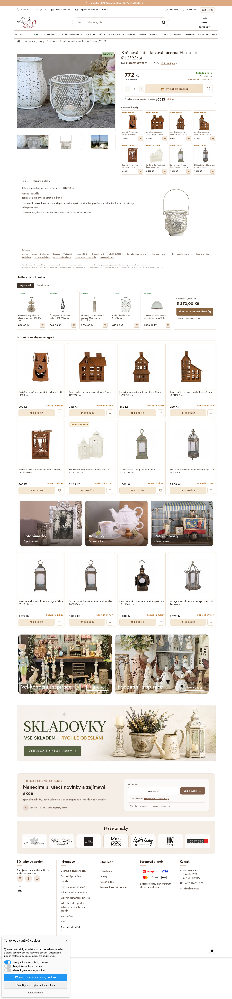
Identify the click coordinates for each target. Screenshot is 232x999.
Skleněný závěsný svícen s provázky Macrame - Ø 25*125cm (92, 318)
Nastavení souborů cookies (113, 887)
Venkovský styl (82, 254)
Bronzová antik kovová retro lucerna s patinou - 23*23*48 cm (141, 603)
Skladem (56, 254)
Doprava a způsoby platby (73, 870)
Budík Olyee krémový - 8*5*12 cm (121, 316)
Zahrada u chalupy (42, 257)
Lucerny (53, 41)
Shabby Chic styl (98, 254)
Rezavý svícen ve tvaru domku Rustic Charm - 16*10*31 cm (141, 394)
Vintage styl (68, 254)
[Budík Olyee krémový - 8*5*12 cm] (125, 305)
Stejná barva (43, 285)
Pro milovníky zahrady (62, 257)
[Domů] (20, 41)
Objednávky (106, 871)
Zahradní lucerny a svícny (137, 254)
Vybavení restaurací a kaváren (75, 897)
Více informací (35, 992)
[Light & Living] (143, 841)
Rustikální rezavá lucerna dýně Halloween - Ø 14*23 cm (40, 394)
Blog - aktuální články (71, 927)
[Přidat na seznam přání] (208, 88)
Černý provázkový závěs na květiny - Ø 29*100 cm (61, 316)
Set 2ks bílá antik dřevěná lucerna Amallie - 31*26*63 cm (89, 471)
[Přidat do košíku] (140, 138)
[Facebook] (28, 878)
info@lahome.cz (191, 888)
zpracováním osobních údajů (156, 798)
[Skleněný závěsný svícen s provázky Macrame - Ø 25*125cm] (94, 305)
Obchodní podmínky (71, 876)
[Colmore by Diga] (197, 841)
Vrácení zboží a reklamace (74, 892)
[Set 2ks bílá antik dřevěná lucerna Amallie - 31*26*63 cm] (91, 444)
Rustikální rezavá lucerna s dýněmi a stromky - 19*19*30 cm (40, 471)
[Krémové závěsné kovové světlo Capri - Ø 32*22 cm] (157, 305)
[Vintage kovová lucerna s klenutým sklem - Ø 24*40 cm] (192, 576)
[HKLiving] (170, 841)
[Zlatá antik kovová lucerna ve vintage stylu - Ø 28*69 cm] (192, 444)
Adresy (103, 876)
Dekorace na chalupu (159, 254)
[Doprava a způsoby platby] (156, 875)
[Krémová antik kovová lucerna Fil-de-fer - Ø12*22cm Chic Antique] (32, 142)
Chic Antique (168, 63)
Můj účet (106, 862)
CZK (204, 10)
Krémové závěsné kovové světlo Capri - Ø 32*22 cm (155, 316)
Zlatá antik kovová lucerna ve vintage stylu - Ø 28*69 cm (192, 471)
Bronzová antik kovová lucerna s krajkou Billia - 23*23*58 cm (41, 603)
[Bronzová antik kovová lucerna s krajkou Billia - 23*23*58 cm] (40, 576)
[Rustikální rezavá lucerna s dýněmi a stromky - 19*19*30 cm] (40, 444)
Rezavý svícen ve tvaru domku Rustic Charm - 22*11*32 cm (191, 394)
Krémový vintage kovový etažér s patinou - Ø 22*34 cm (30, 318)
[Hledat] (163, 22)
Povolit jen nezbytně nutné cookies (35, 985)
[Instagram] (20, 878)
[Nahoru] (212, 951)
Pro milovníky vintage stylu (85, 257)
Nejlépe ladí (25, 285)
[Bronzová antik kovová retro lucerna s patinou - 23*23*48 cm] (141, 576)
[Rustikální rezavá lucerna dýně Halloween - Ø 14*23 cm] (40, 366)
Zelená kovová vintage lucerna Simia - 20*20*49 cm (137, 471)
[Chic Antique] (61, 841)
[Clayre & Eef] (34, 841)
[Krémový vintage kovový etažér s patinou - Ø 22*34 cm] (31, 305)
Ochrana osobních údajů (73, 887)
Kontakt (64, 881)
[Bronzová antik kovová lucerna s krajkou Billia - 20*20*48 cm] (91, 576)
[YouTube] (37, 878)
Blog (63, 921)
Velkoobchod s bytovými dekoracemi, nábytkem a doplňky (73, 907)
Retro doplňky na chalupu (182, 254)
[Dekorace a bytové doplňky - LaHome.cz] (27, 22)
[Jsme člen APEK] (20, 889)
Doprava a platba (41, 181)
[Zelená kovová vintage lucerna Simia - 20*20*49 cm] (141, 444)
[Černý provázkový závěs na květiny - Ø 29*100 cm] (63, 305)
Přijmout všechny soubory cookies (35, 977)
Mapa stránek (67, 916)
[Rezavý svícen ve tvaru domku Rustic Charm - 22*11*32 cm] (192, 366)
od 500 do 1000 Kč (116, 254)
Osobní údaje (107, 882)
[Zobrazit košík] (205, 20)
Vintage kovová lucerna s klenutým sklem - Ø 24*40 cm (191, 603)
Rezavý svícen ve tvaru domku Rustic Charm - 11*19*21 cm (90, 394)
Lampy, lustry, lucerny (34, 41)
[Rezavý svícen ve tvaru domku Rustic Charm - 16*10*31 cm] (141, 366)
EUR (211, 10)
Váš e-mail (133, 784)
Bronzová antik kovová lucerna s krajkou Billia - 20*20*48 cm (91, 603)
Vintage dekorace (107, 257)
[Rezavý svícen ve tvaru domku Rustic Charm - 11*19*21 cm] (91, 366)
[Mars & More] (116, 841)
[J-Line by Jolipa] (88, 841)
